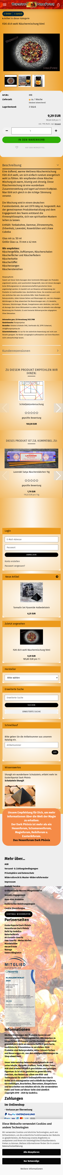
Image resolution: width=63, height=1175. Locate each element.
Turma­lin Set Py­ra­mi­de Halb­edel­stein (31, 607)
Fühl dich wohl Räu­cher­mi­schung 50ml (31, 650)
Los (55, 752)
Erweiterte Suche (31, 712)
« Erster (7, 13)
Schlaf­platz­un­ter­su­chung (31, 404)
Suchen (31, 705)
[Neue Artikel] (57, 577)
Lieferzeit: (7, 99)
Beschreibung (11, 165)
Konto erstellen (12, 561)
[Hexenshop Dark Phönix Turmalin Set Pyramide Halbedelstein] (31, 592)
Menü (4, 4)
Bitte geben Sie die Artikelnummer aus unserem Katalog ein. (28, 738)
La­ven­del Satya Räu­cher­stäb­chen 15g (31, 472)
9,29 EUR (31, 656)
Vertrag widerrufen (18, 914)
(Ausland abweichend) (37, 103)
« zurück (18, 13)
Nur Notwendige (31, 1161)
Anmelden (31, 555)
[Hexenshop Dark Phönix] (31, 4)
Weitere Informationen (31, 1169)
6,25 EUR (31, 613)
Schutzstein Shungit (14, 780)
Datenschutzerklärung (12, 1146)
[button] (6, 131)
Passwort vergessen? (15, 566)
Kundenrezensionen (16, 351)
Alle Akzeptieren (31, 1152)
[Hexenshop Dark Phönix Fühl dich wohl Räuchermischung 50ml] (31, 51)
